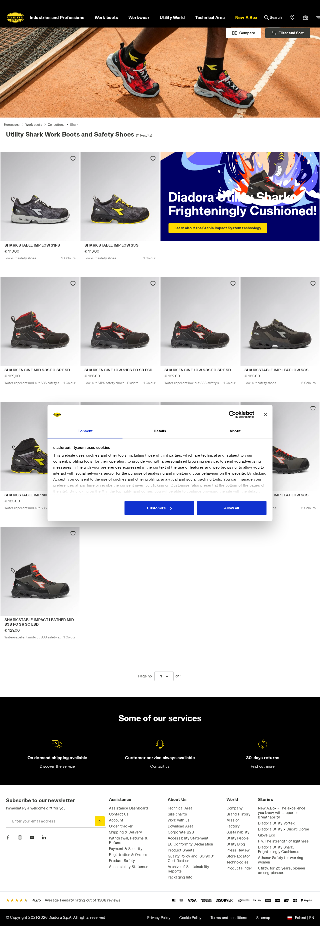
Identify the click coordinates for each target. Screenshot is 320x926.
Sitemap (263, 917)
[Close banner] (265, 414)
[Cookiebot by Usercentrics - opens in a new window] (232, 414)
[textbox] (161, 676)
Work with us (179, 820)
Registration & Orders (128, 854)
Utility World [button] (172, 17)
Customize (156, 508)
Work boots (34, 124)
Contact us (160, 766)
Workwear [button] (139, 17)
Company (234, 808)
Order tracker (121, 826)
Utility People (237, 838)
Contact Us (119, 814)
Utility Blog (235, 844)
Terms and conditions (228, 917)
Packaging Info (180, 877)
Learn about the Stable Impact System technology (217, 228)
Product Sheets (181, 850)
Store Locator (238, 856)
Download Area (181, 826)
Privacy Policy (158, 917)
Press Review (238, 850)
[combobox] (164, 676)
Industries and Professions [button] (57, 17)
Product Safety (122, 860)
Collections (56, 124)
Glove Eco (266, 835)
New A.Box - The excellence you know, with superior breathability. (281, 812)
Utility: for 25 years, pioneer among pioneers (282, 870)
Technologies (237, 862)
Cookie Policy (190, 917)
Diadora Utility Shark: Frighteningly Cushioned (279, 849)
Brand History (238, 814)
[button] (246, 18)
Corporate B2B (181, 832)
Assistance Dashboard (128, 808)
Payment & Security (125, 848)
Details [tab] (160, 431)
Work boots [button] (106, 17)
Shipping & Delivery (125, 832)
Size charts (177, 814)
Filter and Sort (291, 33)
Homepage (12, 124)
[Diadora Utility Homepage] (15, 18)
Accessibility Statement (129, 866)
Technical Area (180, 808)
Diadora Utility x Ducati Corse (283, 829)
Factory (233, 826)
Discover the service (57, 766)
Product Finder (239, 868)
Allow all (231, 508)
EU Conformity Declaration (190, 844)
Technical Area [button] (210, 17)
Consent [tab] (85, 431)
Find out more (263, 766)
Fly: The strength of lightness (283, 841)
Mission (233, 820)
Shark (74, 124)
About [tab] (235, 431)
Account (116, 820)
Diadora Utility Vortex (276, 823)
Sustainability (238, 832)
